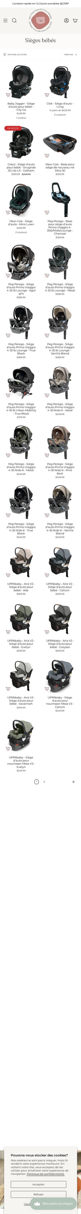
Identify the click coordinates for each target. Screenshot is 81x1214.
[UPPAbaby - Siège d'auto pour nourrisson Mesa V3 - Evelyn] (21, 735)
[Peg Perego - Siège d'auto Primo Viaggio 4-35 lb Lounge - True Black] (21, 322)
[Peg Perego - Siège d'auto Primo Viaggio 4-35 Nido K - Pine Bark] (60, 442)
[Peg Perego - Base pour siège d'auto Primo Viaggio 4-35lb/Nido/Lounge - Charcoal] (60, 199)
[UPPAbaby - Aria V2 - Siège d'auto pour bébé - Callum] (60, 562)
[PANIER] (75, 20)
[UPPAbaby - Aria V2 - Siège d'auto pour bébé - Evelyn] (21, 619)
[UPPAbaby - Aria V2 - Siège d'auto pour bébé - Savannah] (21, 675)
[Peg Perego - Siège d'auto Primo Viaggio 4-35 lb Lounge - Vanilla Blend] (60, 322)
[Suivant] (62, 782)
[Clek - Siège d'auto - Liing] (60, 82)
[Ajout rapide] (8, 95)
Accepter (38, 1184)
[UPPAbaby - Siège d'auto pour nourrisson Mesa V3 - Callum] (60, 675)
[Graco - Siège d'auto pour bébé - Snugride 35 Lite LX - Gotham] (21, 142)
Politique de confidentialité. (46, 1173)
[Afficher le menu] (5, 20)
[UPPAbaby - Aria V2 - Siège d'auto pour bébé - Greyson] (60, 619)
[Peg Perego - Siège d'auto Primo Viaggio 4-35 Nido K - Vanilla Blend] (60, 502)
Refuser (38, 1194)
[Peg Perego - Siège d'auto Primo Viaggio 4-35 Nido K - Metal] (21, 442)
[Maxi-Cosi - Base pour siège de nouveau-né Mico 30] (60, 142)
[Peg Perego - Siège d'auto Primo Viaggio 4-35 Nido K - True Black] (21, 502)
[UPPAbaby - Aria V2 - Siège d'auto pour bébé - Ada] (21, 562)
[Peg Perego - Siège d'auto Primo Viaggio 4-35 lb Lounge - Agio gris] (21, 262)
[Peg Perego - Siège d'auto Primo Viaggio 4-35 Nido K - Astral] (60, 382)
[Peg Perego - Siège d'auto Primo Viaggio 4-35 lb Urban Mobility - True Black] (21, 382)
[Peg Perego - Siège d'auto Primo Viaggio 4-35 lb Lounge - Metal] (60, 262)
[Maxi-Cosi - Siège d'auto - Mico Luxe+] (21, 199)
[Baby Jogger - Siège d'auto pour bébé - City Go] (21, 82)
